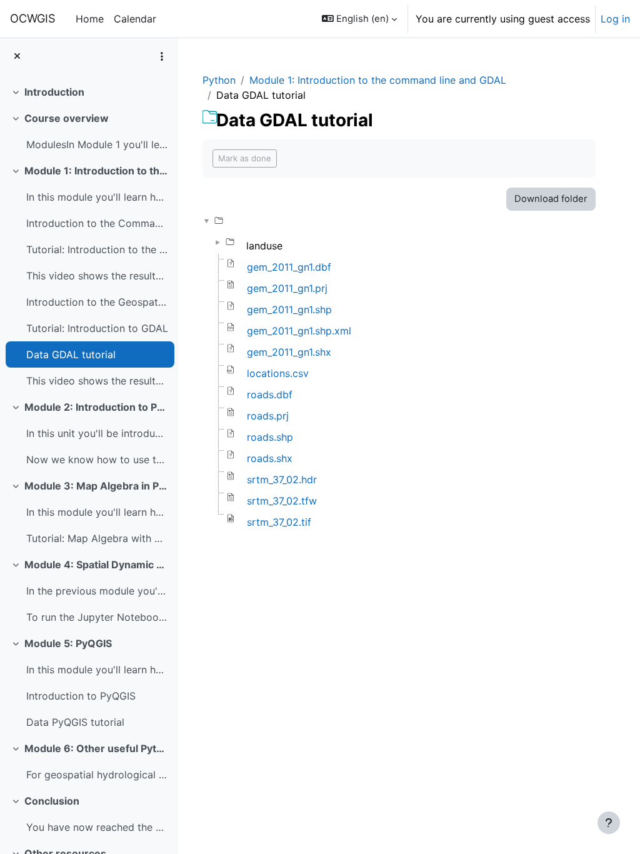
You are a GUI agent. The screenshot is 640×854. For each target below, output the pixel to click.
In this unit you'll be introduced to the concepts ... (97, 433)
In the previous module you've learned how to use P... (97, 591)
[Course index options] (162, 56)
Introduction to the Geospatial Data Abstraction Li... (97, 302)
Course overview (66, 118)
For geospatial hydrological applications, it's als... (97, 774)
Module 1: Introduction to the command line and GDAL (96, 170)
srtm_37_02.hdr (282, 479)
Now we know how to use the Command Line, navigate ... (97, 459)
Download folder (551, 198)
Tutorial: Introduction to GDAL (97, 328)
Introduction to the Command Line (97, 223)
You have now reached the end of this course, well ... (97, 827)
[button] (359, 19)
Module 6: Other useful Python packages (96, 748)
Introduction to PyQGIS (81, 696)
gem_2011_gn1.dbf (289, 267)
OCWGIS (33, 18)
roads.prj (268, 415)
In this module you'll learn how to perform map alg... (97, 512)
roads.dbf (269, 394)
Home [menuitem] (90, 19)
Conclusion (51, 801)
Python (219, 80)
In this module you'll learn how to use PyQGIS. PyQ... (97, 669)
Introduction (54, 92)
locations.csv (278, 373)
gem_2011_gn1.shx (289, 352)
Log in (615, 19)
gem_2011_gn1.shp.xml (299, 330)
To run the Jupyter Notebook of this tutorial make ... (97, 617)
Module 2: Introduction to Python (96, 407)
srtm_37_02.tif (279, 522)
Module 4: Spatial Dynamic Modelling (96, 564)
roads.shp (270, 437)
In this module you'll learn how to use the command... (97, 197)
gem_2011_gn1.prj (287, 288)
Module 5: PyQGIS (68, 643)
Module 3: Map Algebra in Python (96, 486)
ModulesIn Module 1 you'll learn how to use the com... (97, 144)
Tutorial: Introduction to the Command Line (97, 249)
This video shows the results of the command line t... (97, 275)
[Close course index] (17, 56)
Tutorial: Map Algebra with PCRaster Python (97, 538)
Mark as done (244, 158)
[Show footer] (609, 822)
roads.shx (269, 458)
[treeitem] (89, 92)
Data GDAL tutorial (71, 354)
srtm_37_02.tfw (282, 501)
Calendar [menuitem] (135, 19)
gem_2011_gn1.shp (289, 309)
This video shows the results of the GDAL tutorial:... (97, 380)
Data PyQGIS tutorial (75, 722)
